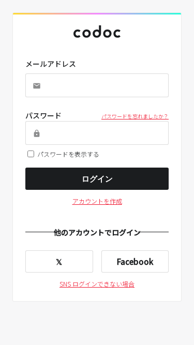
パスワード (43, 115)
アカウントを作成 (97, 201)
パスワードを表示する (68, 153)
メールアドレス (50, 63)
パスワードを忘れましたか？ (135, 116)
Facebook (135, 261)
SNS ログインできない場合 (97, 283)
